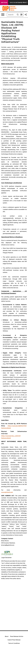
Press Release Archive (16, 636)
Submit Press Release (14, 640)
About (6, 636)
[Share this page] (26, 14)
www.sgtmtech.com (7, 492)
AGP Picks (4, 2)
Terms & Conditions (14, 643)
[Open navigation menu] (2, 14)
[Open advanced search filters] (21, 14)
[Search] (18, 14)
